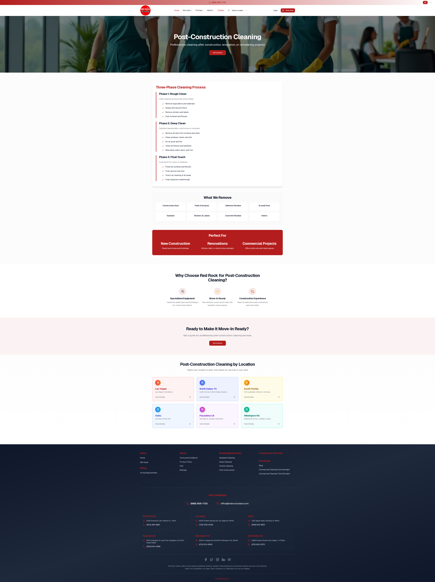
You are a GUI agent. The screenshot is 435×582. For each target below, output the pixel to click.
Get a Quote (217, 53)
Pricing (199, 10)
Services (186, 10)
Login (275, 10)
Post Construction (226, 470)
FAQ (181, 466)
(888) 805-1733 (199, 503)
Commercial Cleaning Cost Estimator (274, 469)
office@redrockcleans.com (235, 503)
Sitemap (183, 470)
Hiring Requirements (148, 473)
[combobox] (240, 10)
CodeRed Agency (222, 578)
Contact (221, 10)
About (209, 10)
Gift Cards (144, 462)
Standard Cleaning (227, 458)
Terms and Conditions (189, 458)
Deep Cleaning (225, 462)
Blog (261, 465)
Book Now (290, 10)
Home (176, 10)
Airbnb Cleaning (226, 466)
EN (425, 2)
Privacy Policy (186, 462)
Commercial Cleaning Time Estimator (274, 473)
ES (431, 2)
